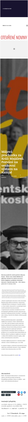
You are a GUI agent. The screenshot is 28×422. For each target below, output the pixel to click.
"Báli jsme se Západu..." (8, 392)
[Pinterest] (19, 395)
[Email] (22, 395)
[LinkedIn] (25, 392)
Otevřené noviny (7, 8)
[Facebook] (19, 392)
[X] (22, 392)
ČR (3, 395)
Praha (7, 395)
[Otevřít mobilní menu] (27, 25)
